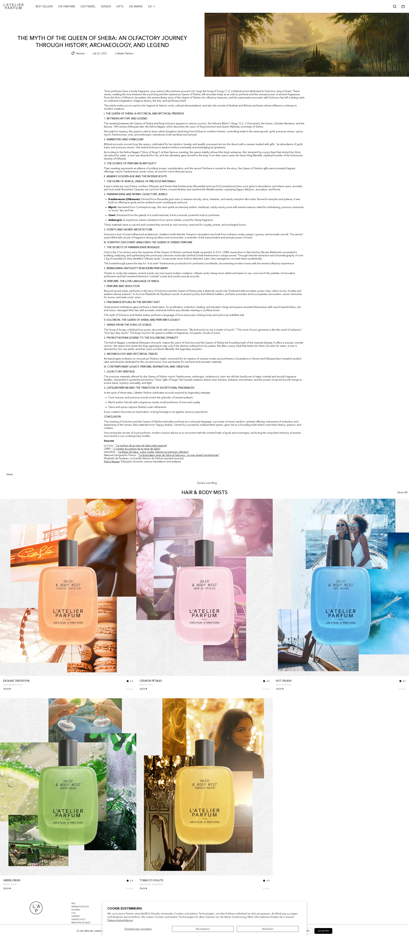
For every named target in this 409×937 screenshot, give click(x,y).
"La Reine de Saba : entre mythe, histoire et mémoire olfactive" (153, 451)
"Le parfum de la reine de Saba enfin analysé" (141, 445)
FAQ (73, 903)
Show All (402, 492)
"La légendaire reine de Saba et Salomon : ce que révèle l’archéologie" (178, 455)
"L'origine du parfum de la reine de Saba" (137, 448)
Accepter (323, 931)
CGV (73, 913)
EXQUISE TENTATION (16, 680)
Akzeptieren (203, 928)
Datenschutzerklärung (120, 920)
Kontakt (75, 910)
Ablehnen (267, 928)
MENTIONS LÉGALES (80, 922)
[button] (404, 6)
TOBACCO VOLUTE (151, 880)
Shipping (75, 916)
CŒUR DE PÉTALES (150, 680)
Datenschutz (78, 919)
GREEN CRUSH (11, 880)
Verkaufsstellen (80, 906)
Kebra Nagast (112, 461)
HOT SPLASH (283, 680)
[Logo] (13, 6)
